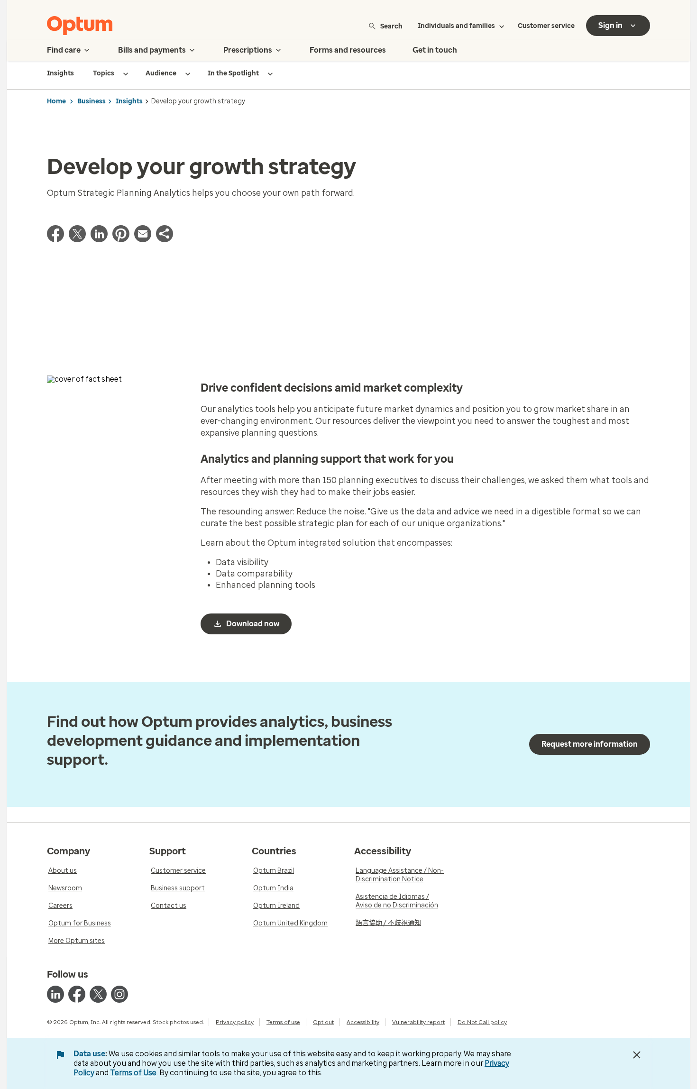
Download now (252, 623)
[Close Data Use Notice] (636, 1055)
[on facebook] (76, 994)
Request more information (589, 744)
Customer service (546, 26)
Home (56, 101)
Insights (129, 101)
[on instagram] (119, 994)
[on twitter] (98, 994)
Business (91, 101)
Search (391, 25)
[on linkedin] (55, 994)
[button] (164, 239)
